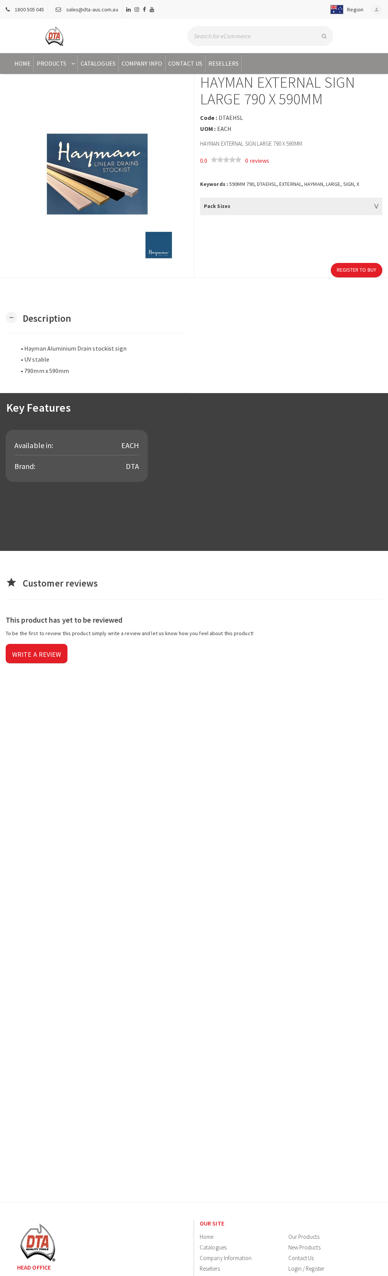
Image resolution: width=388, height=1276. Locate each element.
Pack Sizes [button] (217, 206)
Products (51, 63)
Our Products (303, 1236)
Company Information (226, 1258)
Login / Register (306, 1268)
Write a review (36, 654)
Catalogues (98, 63)
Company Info (142, 63)
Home (22, 63)
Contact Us (185, 63)
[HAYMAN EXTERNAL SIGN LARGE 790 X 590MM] (97, 175)
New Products (304, 1247)
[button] (345, 9)
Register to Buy (357, 269)
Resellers (223, 63)
